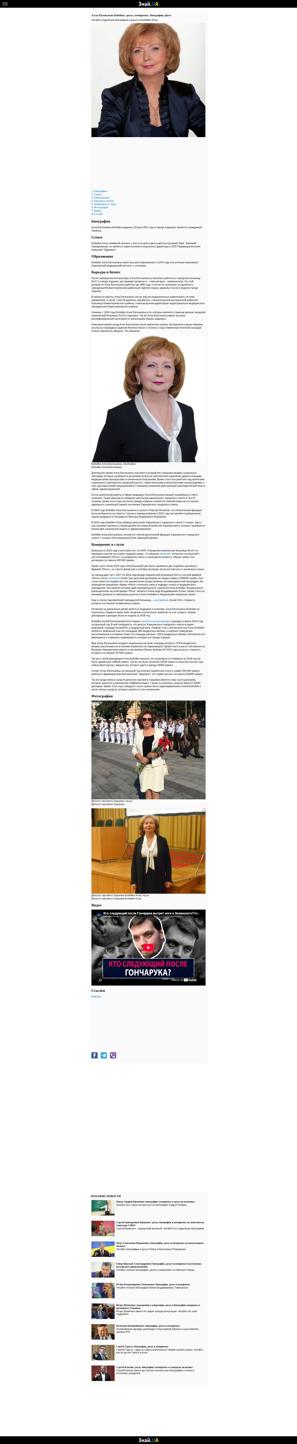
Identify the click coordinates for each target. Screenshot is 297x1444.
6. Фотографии (99, 207)
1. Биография (99, 191)
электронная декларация (155, 621)
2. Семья (96, 194)
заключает (165, 553)
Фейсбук (96, 996)
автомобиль (162, 600)
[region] (148, 164)
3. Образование (100, 197)
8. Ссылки (97, 214)
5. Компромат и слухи (103, 204)
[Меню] (5, 3)
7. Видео (96, 210)
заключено (114, 578)
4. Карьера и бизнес (102, 201)
